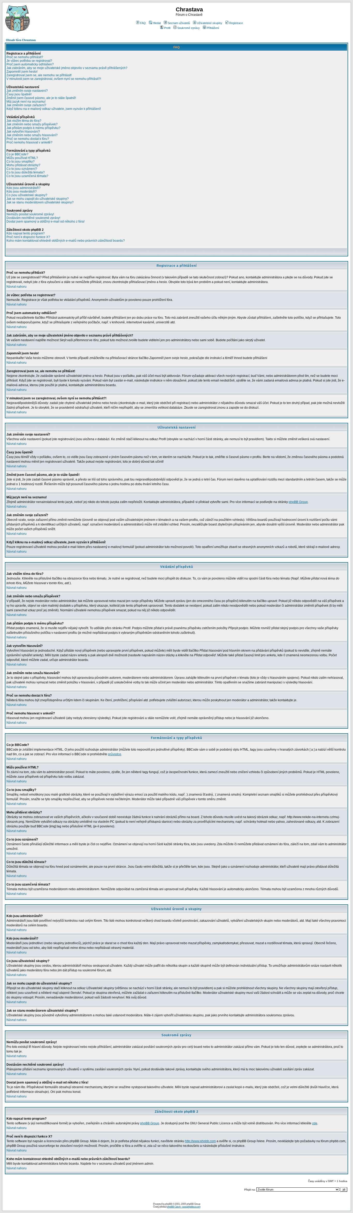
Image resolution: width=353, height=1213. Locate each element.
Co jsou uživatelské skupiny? (26, 195)
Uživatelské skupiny (209, 23)
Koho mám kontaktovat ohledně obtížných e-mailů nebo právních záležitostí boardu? (65, 240)
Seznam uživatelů (179, 23)
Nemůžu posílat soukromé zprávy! (30, 214)
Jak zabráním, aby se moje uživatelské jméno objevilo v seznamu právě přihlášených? (66, 68)
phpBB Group (298, 502)
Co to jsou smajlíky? (20, 161)
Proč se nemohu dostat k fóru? (27, 139)
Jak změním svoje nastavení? (27, 91)
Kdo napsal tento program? (25, 233)
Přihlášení (213, 27)
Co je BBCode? (17, 154)
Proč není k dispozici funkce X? (28, 237)
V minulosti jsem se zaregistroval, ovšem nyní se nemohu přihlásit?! (53, 79)
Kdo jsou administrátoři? (23, 188)
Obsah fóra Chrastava (21, 40)
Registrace (236, 23)
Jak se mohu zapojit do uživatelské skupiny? (37, 199)
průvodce (114, 754)
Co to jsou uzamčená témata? (27, 176)
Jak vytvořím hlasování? (23, 131)
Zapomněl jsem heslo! (21, 71)
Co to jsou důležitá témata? (25, 172)
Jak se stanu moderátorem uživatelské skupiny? (40, 202)
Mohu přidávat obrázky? (23, 165)
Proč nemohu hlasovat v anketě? (29, 142)
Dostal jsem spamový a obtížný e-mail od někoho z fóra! (45, 221)
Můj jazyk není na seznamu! (25, 101)
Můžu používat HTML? (22, 158)
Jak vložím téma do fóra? (23, 121)
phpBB (168, 1203)
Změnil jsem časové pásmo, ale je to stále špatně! (41, 98)
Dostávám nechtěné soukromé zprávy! (33, 218)
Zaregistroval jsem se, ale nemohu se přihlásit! (39, 75)
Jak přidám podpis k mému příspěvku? (33, 128)
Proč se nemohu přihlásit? (24, 57)
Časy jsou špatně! (19, 94)
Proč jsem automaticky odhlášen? (30, 64)
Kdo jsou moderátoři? (21, 191)
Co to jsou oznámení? (21, 169)
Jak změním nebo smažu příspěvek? (32, 124)
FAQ (143, 23)
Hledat (157, 23)
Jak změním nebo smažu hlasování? (32, 135)
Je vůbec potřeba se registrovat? (29, 61)
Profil (167, 27)
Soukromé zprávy (188, 27)
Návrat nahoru (16, 286)
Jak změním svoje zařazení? (26, 105)
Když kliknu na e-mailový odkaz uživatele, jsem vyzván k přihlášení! (53, 109)
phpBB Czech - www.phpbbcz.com (183, 1206)
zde (314, 1123)
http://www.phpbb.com (200, 1141)
